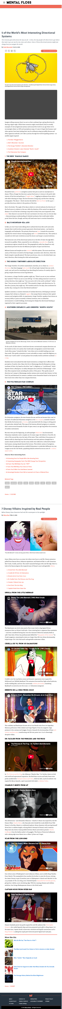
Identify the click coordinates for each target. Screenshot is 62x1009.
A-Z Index (11, 1003)
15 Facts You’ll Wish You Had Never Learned (19, 469)
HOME (48, 483)
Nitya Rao (6, 515)
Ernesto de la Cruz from (17, 576)
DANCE (7, 483)
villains (52, 566)
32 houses (25, 422)
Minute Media (28, 1007)
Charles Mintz (17, 823)
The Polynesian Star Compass (17, 152)
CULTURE (13, 494)
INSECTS (7, 487)
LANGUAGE (13, 483)
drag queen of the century (45, 635)
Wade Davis (39, 433)
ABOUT (10, 999)
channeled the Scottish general (46, 881)
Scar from (15, 585)
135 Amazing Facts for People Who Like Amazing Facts (22, 458)
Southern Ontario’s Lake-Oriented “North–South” (23, 149)
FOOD (25, 483)
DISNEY (12, 986)
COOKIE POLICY (12, 1001)
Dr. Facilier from (21, 579)
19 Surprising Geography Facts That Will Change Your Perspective (26, 461)
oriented (29, 250)
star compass (39, 420)
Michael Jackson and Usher (25, 779)
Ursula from (17, 570)
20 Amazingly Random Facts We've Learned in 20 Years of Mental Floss (27, 472)
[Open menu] (4, 2)
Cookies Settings (23, 1003)
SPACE (37, 483)
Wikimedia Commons (42, 341)
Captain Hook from (17, 588)
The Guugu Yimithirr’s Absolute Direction (20, 146)
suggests (28, 294)
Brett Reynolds (7, 47)
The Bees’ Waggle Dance (15, 140)
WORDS (31, 483)
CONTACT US (22, 999)
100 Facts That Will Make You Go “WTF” (18, 464)
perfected (17, 192)
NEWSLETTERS (33, 999)
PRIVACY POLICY (49, 999)
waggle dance (30, 196)
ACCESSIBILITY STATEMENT (36, 1001)
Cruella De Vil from (18, 573)
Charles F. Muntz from (16, 582)
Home (7, 494)
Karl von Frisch (41, 201)
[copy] (15, 51)
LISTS (42, 483)
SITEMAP (47, 1001)
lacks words (25, 268)
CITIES (54, 483)
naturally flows (43, 242)
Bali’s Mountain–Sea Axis (16, 143)
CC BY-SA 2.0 (51, 341)
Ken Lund (33, 341)
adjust (6, 214)
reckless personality (38, 683)
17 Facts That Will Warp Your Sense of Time (19, 467)
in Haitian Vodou (43, 781)
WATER (20, 483)
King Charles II (9, 932)
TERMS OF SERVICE (23, 1001)
